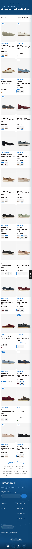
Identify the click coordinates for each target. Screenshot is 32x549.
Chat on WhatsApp (8, 527)
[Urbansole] (14, 483)
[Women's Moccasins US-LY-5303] (23, 177)
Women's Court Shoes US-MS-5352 (24, 119)
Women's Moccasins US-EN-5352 (8, 448)
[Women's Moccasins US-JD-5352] (23, 360)
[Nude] (6, 456)
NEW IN (2, 503)
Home (2, 3)
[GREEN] (22, 237)
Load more (16, 462)
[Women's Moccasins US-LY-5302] (23, 214)
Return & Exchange (21, 503)
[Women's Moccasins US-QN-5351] (23, 68)
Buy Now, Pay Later (21, 518)
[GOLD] (22, 200)
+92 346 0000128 (5, 530)
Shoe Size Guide (20, 505)
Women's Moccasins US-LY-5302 (23, 229)
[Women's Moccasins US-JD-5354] (23, 323)
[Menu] (24, 546)
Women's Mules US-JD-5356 (6, 338)
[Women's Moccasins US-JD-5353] (8, 360)
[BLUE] (18, 91)
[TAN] (6, 54)
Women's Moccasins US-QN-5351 (24, 83)
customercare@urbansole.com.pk (9, 532)
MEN (2, 505)
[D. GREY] (22, 346)
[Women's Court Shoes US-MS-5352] (23, 105)
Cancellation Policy (21, 513)
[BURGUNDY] (22, 127)
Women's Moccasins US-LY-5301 (7, 302)
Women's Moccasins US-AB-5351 (8, 47)
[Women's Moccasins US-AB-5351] (8, 32)
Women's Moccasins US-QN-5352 (24, 47)
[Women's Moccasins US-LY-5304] (23, 141)
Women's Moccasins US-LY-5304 (23, 156)
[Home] (8, 546)
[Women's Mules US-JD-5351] (23, 396)
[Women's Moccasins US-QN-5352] (23, 32)
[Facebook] (16, 539)
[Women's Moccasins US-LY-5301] (8, 287)
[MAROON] (2, 310)
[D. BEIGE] (18, 164)
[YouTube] (20, 539)
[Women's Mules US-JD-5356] (8, 323)
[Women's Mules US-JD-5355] (8, 68)
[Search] (13, 546)
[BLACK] (22, 91)
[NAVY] (6, 310)
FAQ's (18, 521)
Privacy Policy (20, 516)
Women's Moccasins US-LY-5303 (23, 193)
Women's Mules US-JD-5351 (22, 411)
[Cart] (19, 546)
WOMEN (3, 508)
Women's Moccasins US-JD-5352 (23, 375)
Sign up (24, 496)
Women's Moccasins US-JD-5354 (23, 338)
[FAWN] (2, 54)
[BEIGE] (18, 237)
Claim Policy (19, 510)
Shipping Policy (20, 508)
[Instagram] (12, 539)
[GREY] (22, 164)
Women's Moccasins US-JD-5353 (8, 375)
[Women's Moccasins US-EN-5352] (8, 433)
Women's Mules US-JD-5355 (6, 82)
